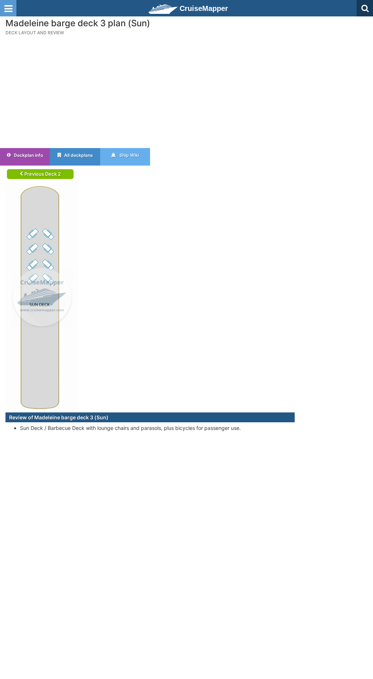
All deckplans (78, 155)
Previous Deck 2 (42, 174)
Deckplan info (28, 155)
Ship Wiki (128, 155)
